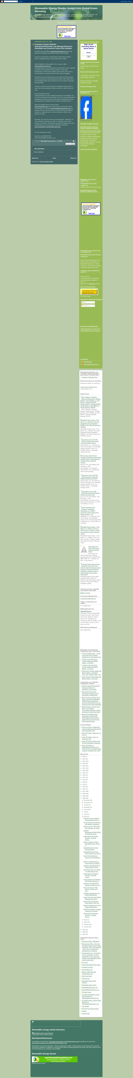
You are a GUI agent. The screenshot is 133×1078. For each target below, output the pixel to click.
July (85, 812)
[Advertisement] (90, 167)
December (87, 800)
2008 (84, 798)
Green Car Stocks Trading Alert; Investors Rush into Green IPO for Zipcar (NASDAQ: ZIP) (91, 729)
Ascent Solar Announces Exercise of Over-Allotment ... (92, 857)
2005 (84, 934)
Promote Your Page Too (86, 120)
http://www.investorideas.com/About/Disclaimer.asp (63, 1041)
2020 (84, 770)
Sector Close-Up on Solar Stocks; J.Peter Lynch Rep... (91, 889)
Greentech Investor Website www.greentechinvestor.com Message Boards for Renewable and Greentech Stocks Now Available (54, 46)
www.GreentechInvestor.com (43, 66)
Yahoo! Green (86, 1013)
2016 (84, 779)
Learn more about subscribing (88, 149)
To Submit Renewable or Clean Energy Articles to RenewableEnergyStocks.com (90, 996)
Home (54, 158)
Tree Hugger (85, 1006)
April (85, 920)
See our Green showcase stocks (89, 71)
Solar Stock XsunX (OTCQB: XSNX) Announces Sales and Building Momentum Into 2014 (89, 477)
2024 (84, 761)
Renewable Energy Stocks (91, 364)
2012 (84, 789)
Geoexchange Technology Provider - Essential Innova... (91, 838)
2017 (84, 777)
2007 (84, 929)
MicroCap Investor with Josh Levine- (90, 131)
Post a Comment (38, 152)
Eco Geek (85, 962)
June (85, 814)
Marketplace (92, 284)
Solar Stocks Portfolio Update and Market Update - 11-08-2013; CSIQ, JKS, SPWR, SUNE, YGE (91, 672)
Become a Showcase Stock (88, 86)
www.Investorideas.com (41, 106)
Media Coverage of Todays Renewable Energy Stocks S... (92, 843)
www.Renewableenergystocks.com (60, 108)
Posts (84, 302)
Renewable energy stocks (89, 985)
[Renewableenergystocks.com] (86, 118)
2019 (84, 773)
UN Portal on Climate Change (90, 1008)
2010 (84, 793)
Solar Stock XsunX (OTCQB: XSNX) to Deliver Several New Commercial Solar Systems (89, 441)
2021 (84, 768)
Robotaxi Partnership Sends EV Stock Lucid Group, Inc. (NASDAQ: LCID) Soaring (91, 687)
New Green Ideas (87, 976)
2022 (84, 766)
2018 (84, 775)
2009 (84, 796)
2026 (84, 756)
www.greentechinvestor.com (58, 51)
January (86, 927)
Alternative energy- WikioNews (90, 941)
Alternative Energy (86, 611)
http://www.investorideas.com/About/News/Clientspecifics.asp (49, 1043)
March (86, 922)
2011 (84, 791)
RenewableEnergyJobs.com (90, 987)
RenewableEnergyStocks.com (90, 990)
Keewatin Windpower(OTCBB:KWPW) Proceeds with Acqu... (92, 832)
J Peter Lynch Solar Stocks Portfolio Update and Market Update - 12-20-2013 (90, 661)
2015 (84, 782)
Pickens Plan (85, 978)
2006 (84, 932)
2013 (84, 786)
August (86, 809)
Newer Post (35, 158)
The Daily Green (86, 992)
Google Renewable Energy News (91, 965)
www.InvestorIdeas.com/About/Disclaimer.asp (47, 127)
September (87, 807)
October (86, 805)
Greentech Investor (87, 967)
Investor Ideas (88, 362)
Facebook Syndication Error (90, 377)
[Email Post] (73, 141)
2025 (84, 759)
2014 (84, 784)
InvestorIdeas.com (87, 969)
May (85, 816)
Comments (86, 305)
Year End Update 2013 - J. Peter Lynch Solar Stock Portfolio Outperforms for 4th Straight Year (91, 655)
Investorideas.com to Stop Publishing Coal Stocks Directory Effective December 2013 (90, 493)
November (87, 802)
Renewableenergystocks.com (87, 95)
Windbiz (84, 1011)
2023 (84, 763)
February (86, 924)
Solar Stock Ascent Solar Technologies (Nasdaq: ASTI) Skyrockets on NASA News (90, 693)
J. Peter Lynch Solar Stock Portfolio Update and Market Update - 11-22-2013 (90, 667)
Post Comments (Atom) (46, 161)
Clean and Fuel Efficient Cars (88, 387)
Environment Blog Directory (88, 598)
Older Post (73, 158)
